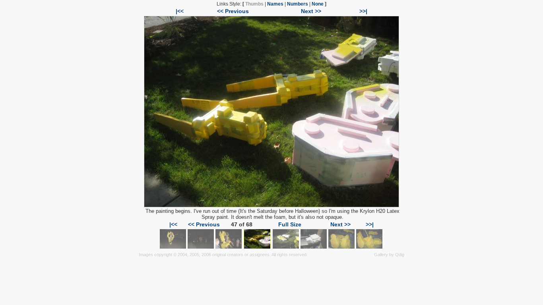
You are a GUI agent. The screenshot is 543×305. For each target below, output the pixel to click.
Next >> (311, 11)
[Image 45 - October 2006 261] (201, 246)
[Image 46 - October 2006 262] (228, 246)
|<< (180, 11)
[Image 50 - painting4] (341, 246)
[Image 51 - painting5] (369, 246)
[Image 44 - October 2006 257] (173, 246)
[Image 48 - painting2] (286, 246)
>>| (363, 11)
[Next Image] (271, 205)
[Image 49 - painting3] (314, 246)
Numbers (297, 4)
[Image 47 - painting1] (257, 246)
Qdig (399, 254)
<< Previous (233, 11)
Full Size (289, 224)
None (318, 4)
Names (275, 4)
